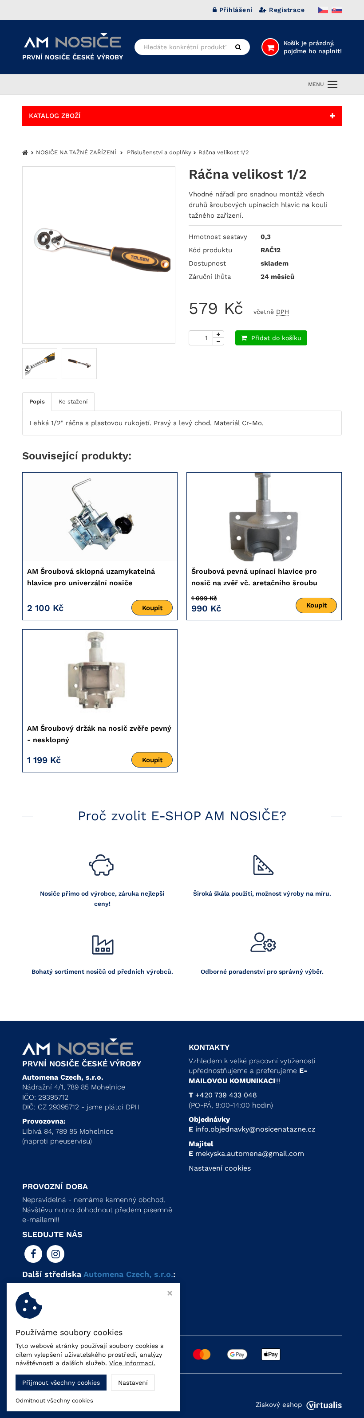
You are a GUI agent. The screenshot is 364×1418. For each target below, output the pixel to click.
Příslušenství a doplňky (159, 152)
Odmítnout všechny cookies (54, 1400)
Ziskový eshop (279, 1405)
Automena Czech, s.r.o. (128, 1274)
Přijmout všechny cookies (61, 1382)
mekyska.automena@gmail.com (249, 1153)
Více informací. (132, 1363)
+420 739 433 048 (226, 1095)
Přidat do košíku (276, 337)
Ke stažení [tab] (73, 401)
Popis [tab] (37, 401)
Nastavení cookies (220, 1168)
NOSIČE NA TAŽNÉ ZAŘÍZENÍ (76, 152)
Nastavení (133, 1382)
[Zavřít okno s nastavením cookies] (169, 1294)
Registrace (287, 9)
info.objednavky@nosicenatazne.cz (255, 1129)
